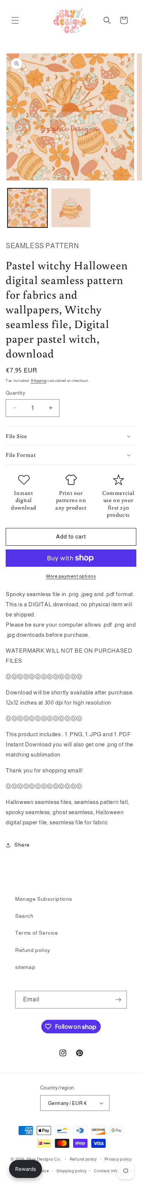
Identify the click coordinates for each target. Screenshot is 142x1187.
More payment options (71, 576)
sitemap (25, 967)
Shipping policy (71, 1171)
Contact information (114, 1171)
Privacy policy (118, 1159)
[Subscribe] (118, 999)
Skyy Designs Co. (44, 1159)
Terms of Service (36, 933)
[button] (15, 20)
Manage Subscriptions (43, 899)
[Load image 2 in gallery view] (71, 208)
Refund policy (32, 950)
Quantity (15, 393)
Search (24, 916)
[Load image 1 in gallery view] (27, 208)
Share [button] (22, 845)
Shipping (39, 380)
